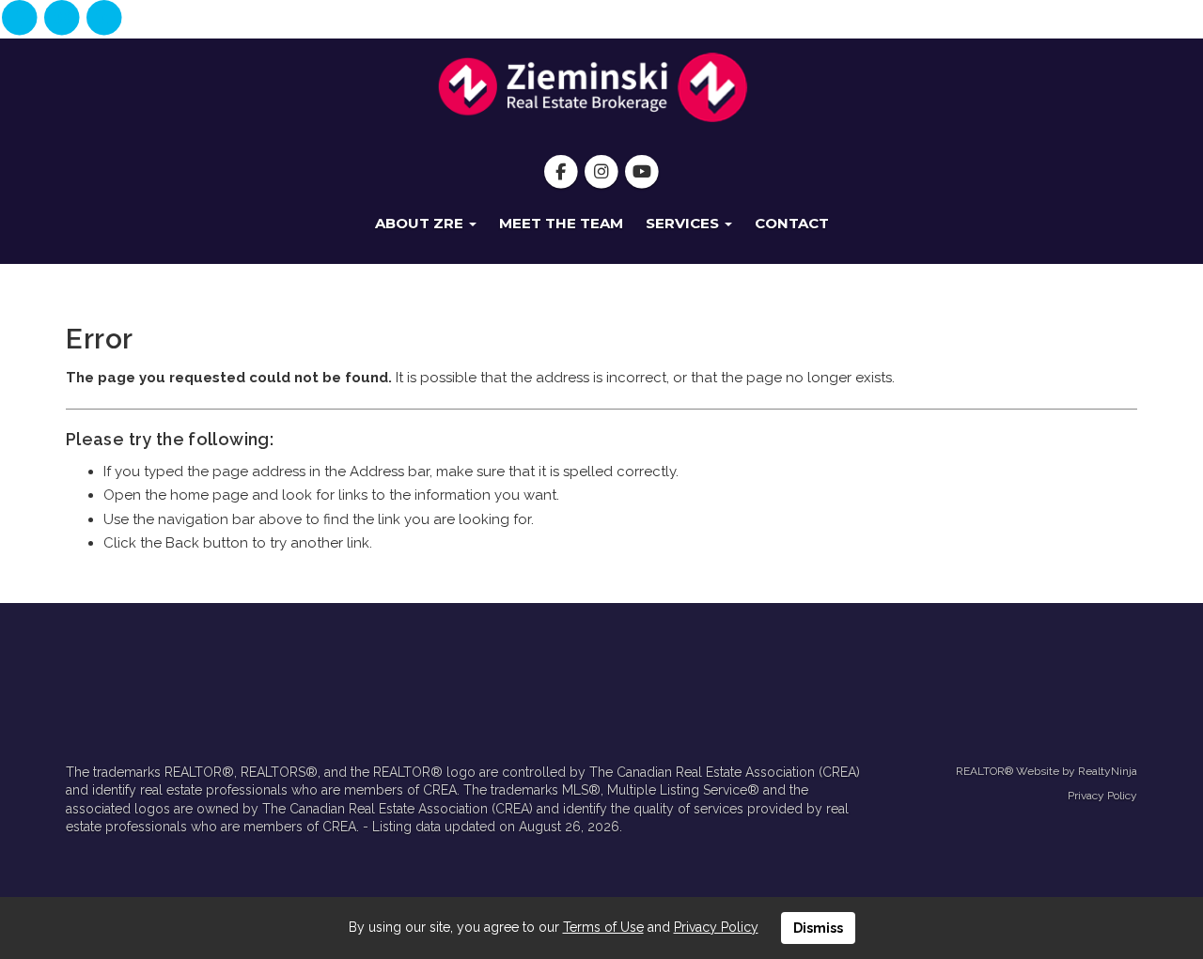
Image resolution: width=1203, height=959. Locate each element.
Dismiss (818, 928)
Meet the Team (561, 223)
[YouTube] (105, 18)
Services (684, 223)
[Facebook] (21, 18)
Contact (792, 223)
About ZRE (421, 223)
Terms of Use (603, 927)
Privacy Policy (1102, 795)
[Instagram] (63, 18)
